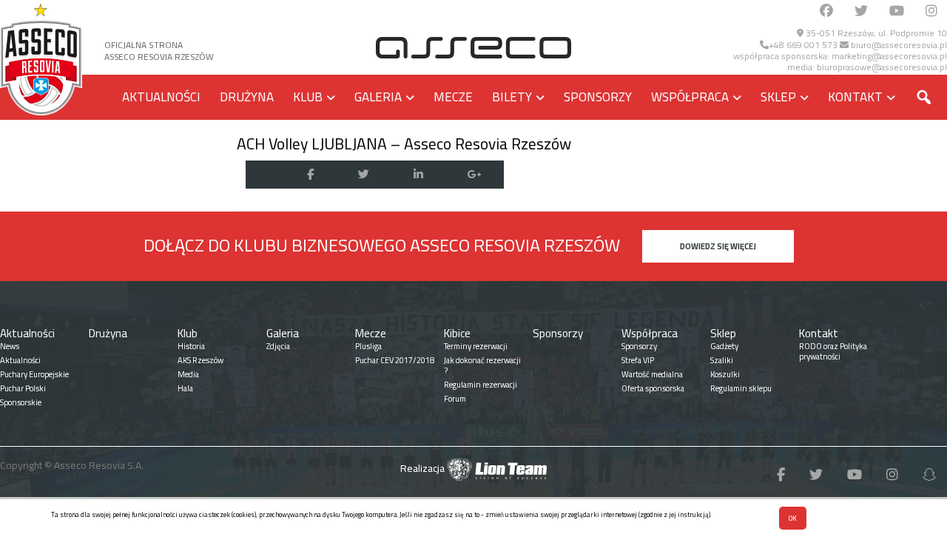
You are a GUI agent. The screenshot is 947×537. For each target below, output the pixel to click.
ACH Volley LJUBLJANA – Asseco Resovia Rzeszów (404, 143)
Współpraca (690, 97)
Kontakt (855, 97)
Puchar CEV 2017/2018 (394, 360)
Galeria (378, 97)
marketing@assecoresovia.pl (889, 55)
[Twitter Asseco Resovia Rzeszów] (861, 11)
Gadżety (724, 346)
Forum (455, 399)
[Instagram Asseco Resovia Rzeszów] (931, 11)
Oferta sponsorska (652, 388)
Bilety (512, 97)
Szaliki (721, 360)
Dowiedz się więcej (718, 246)
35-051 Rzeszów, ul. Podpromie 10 (875, 32)
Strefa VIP (637, 360)
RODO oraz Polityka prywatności (833, 351)
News (9, 346)
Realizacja (423, 468)
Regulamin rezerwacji (480, 384)
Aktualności (161, 97)
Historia (191, 346)
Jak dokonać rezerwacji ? (482, 365)
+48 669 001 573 (803, 44)
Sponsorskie (20, 402)
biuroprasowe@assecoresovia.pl (882, 66)
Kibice (457, 333)
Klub (308, 97)
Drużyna (247, 97)
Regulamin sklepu (741, 388)
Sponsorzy (598, 97)
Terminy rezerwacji (476, 346)
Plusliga (368, 346)
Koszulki (725, 374)
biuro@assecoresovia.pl (898, 44)
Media (188, 374)
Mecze (453, 97)
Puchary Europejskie (34, 374)
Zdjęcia (278, 346)
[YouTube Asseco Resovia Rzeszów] (897, 11)
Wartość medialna (652, 374)
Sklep (778, 97)
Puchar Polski (23, 388)
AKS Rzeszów (200, 360)
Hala (185, 388)
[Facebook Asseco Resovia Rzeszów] (826, 11)
